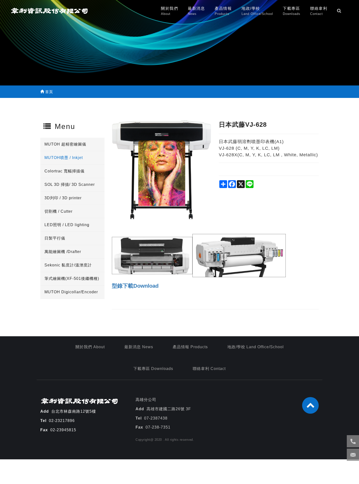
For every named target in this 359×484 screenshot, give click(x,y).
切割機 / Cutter (58, 211)
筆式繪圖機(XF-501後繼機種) (71, 278)
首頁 (48, 92)
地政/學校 (257, 11)
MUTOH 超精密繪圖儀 (65, 144)
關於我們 (169, 11)
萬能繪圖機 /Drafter (62, 252)
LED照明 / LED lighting (66, 225)
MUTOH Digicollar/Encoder (71, 292)
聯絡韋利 (318, 11)
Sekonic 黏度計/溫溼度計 (68, 265)
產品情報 (223, 11)
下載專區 (291, 11)
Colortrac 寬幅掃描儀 (64, 171)
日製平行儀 (54, 238)
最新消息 (196, 11)
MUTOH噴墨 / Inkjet (63, 158)
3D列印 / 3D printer (63, 198)
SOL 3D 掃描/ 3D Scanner (69, 184)
